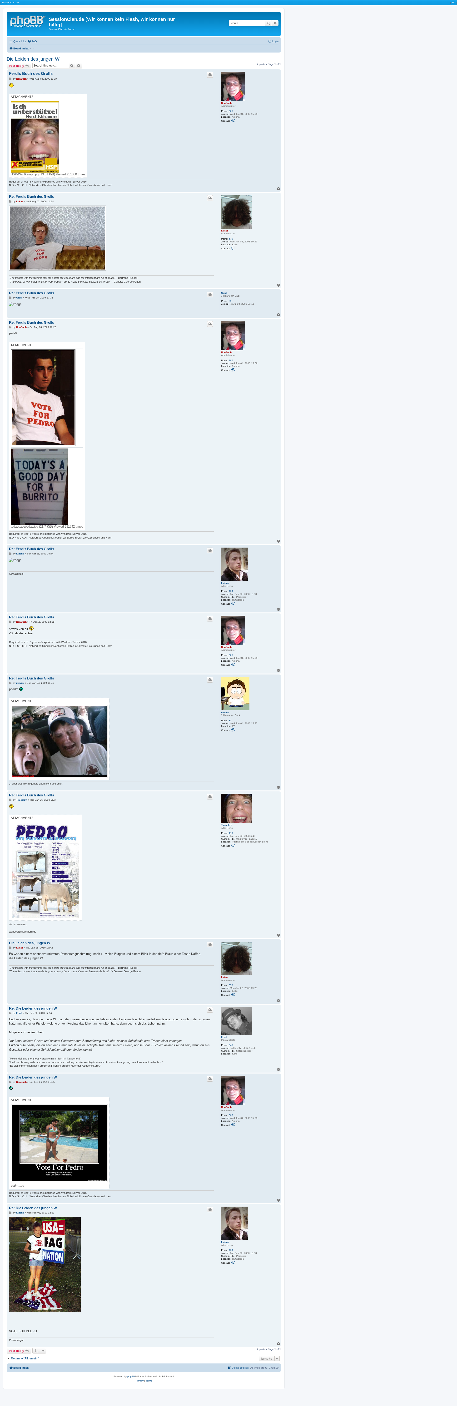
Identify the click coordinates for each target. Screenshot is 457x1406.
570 (231, 238)
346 (231, 1045)
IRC (454, 2)
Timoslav (226, 825)
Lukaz (224, 230)
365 (231, 111)
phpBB (131, 1376)
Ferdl (224, 1037)
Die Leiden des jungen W (33, 59)
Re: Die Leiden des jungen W (33, 1008)
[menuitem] (32, 41)
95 (230, 301)
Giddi (224, 293)
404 (231, 591)
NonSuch (226, 103)
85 (230, 720)
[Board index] (28, 20)
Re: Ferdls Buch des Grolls (31, 196)
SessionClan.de (10, 2)
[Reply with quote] (210, 74)
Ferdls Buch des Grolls (31, 73)
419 (231, 833)
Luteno (225, 583)
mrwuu (225, 712)
